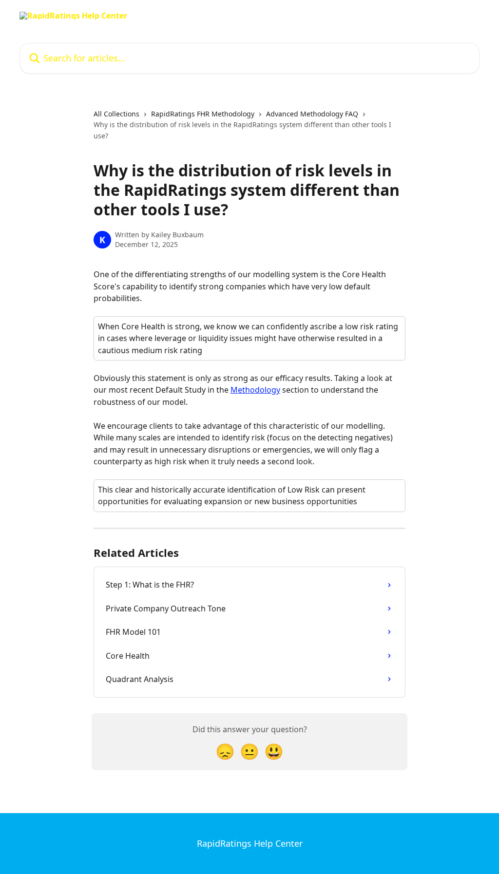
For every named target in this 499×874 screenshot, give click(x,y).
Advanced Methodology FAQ (312, 113)
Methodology (255, 389)
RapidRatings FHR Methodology (202, 113)
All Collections (116, 113)
